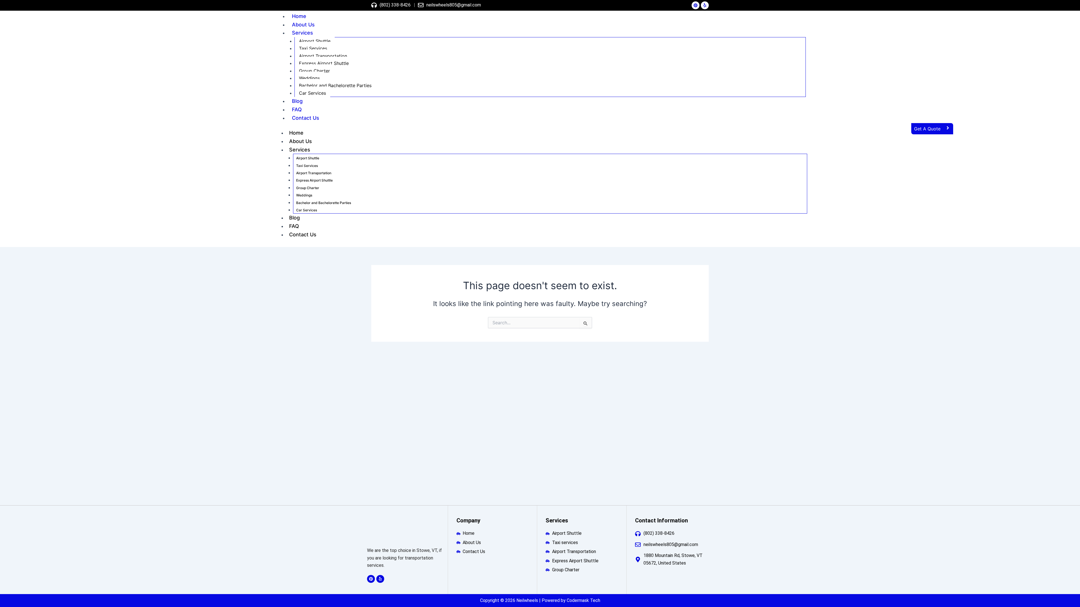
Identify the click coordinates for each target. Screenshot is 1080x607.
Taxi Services (313, 48)
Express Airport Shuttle (324, 63)
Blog (297, 101)
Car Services (312, 93)
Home (299, 16)
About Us (303, 25)
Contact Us (305, 118)
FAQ (297, 109)
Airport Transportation (323, 56)
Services (302, 33)
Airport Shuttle (314, 41)
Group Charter (314, 71)
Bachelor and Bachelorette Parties (335, 85)
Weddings (309, 78)
